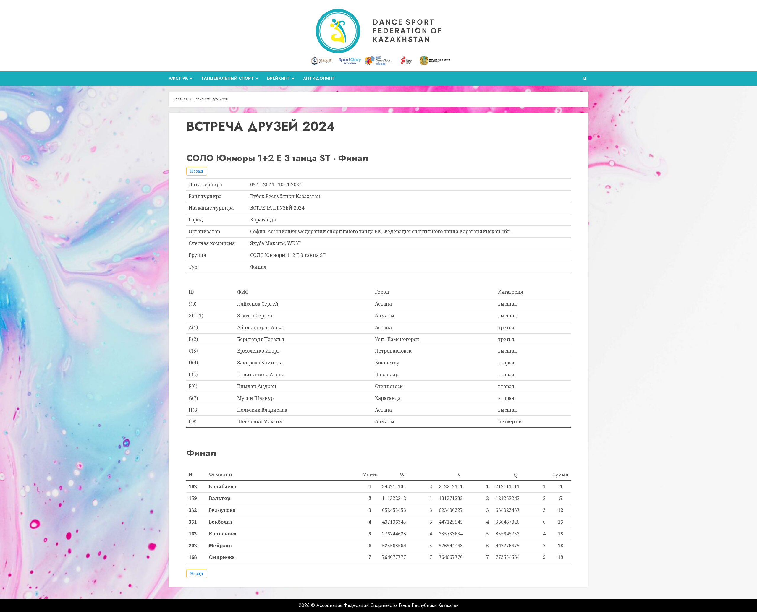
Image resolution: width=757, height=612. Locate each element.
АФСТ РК (178, 78)
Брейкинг (278, 78)
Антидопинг (319, 78)
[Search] (584, 78)
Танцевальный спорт (227, 78)
